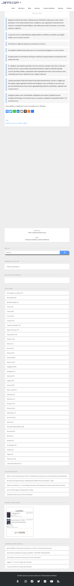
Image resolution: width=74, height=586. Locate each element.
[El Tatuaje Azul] (8, 516)
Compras (9, 320)
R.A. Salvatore (11, 525)
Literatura (10, 394)
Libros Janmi (11, 390)
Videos (9, 459)
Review (9, 436)
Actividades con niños (13, 293)
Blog (29, 8)
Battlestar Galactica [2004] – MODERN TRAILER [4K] (33, 553)
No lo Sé (9, 417)
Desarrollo (10, 334)
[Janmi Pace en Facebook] (32, 580)
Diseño (9, 339)
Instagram (10, 371)
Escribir (9, 348)
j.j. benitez (19, 123)
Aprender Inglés (12, 302)
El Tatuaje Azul (15, 513)
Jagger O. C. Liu (11, 562)
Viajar (8, 454)
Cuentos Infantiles (12, 325)
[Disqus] (37, 156)
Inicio (13, 8)
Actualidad (10, 297)
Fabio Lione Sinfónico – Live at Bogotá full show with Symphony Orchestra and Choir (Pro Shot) (36, 485)
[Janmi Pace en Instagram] (26, 580)
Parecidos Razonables (13, 426)
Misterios (10, 399)
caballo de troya (10, 123)
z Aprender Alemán (13, 463)
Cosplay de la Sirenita (24, 562)
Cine (8, 307)
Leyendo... (20, 511)
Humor (9, 362)
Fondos (9, 353)
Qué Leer (37, 8)
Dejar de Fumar (11, 330)
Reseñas (60, 8)
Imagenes (10, 367)
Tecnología (10, 445)
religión (25, 123)
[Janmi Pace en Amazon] (17, 580)
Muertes (9, 403)
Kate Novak (14, 514)
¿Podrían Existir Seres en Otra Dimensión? (20, 494)
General (9, 357)
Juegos (9, 380)
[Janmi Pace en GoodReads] (45, 580)
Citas (6, 120)
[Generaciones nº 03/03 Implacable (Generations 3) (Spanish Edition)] (8, 522)
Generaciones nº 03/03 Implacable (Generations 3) (18, 522)
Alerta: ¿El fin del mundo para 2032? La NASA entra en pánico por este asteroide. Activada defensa (37, 476)
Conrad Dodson (12, 567)
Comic (9, 316)
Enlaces (9, 343)
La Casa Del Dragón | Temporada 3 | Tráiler (20, 490)
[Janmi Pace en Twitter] (38, 580)
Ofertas (9, 422)
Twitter (9, 450)
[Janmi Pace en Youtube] (51, 580)
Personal (9, 431)
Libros (9, 385)
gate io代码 (10, 548)
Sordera (9, 440)
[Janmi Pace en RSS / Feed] (58, 580)
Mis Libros (21, 8)
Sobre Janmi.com (35, 575)
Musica (9, 408)
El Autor (69, 8)
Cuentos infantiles (49, 8)
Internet (9, 376)
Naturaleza (10, 413)
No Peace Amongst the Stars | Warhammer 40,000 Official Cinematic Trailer (30, 480)
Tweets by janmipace (12, 266)
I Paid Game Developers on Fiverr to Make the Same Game (34, 548)
